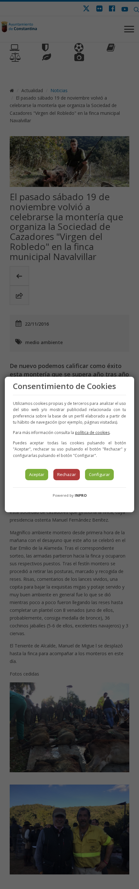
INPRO (81, 495)
